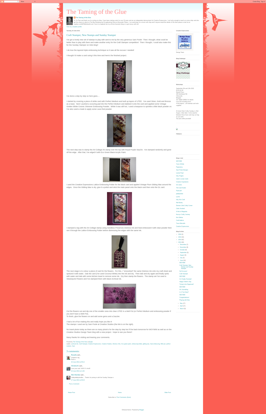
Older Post (167, 392)
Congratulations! (184, 297)
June (181, 260)
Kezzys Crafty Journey (183, 214)
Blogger (141, 410)
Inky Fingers (180, 176)
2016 (180, 234)
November (183, 247)
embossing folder (137, 344)
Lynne (178, 196)
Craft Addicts (180, 220)
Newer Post (71, 392)
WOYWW (179, 161)
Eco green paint (126, 344)
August (182, 255)
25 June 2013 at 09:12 (78, 362)
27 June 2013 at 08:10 (78, 380)
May (181, 303)
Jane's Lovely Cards (182, 179)
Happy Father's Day (185, 281)
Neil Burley (179, 202)
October (182, 250)
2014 (180, 239)
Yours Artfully (180, 164)
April (181, 306)
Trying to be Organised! (186, 284)
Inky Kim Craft (180, 199)
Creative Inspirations (182, 182)
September (183, 252)
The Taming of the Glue (96, 11)
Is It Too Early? (184, 292)
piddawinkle (179, 193)
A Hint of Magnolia (181, 211)
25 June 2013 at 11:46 (77, 371)
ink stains (179, 185)
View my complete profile (74, 26)
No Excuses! (183, 271)
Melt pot (163, 344)
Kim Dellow (179, 217)
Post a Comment (74, 384)
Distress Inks (117, 344)
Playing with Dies (184, 300)
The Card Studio (181, 188)
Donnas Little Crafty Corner (184, 205)
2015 (180, 237)
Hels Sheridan (75, 375)
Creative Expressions (94, 344)
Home (120, 392)
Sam (73, 346)
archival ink (74, 344)
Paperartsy (179, 167)
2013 (180, 242)
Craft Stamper (83, 344)
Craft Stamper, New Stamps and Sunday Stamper (186, 266)
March (182, 308)
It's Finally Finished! (185, 279)
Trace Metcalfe (180, 223)
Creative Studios (107, 344)
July (181, 257)
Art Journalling (183, 289)
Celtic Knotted (180, 208)
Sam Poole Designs (182, 170)
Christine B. (75, 366)
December (183, 244)
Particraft (179, 190)
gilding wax (146, 344)
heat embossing (155, 344)
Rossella (74, 355)
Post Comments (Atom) (124, 397)
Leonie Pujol (179, 173)
